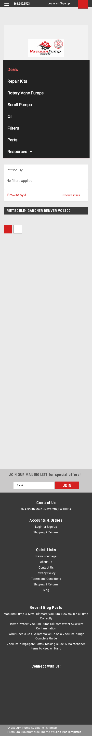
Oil (10, 116)
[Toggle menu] (6, 6)
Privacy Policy (46, 573)
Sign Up (65, 3)
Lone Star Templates (67, 732)
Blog (46, 590)
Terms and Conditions (46, 579)
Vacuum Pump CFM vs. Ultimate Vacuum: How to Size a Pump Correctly (46, 616)
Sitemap (51, 727)
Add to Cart (24, 325)
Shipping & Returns (46, 532)
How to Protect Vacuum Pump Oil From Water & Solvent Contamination (46, 626)
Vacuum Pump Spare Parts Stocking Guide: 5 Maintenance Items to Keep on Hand (46, 646)
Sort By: (34, 229)
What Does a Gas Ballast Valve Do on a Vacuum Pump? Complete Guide (46, 636)
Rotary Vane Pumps (26, 92)
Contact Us (46, 567)
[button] (46, 195)
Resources (17, 151)
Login (51, 3)
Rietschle (55, 392)
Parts (12, 139)
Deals (13, 69)
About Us (46, 562)
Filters (13, 128)
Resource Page (46, 556)
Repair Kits (17, 81)
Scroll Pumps (20, 104)
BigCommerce (30, 732)
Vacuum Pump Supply (19, 285)
